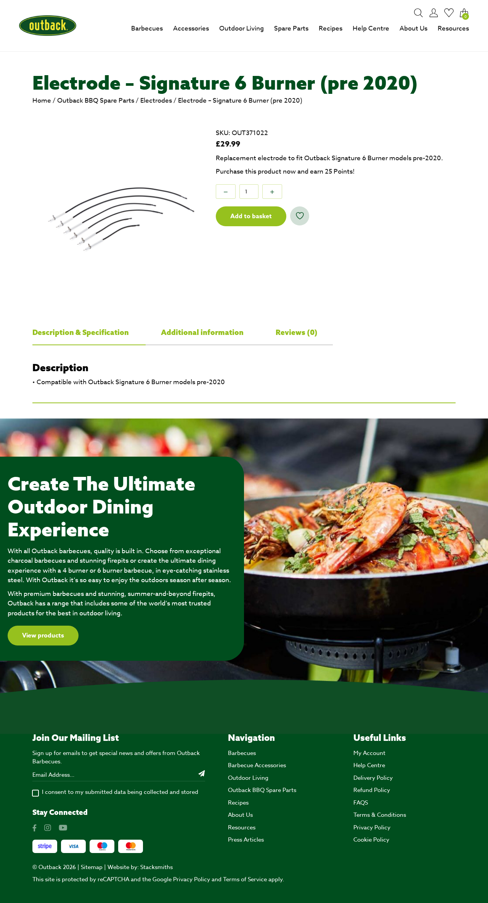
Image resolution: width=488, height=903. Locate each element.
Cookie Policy (371, 839)
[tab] (89, 332)
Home (41, 100)
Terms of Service (245, 879)
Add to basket (251, 216)
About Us (413, 28)
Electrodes (156, 100)
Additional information (203, 332)
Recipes (330, 28)
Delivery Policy (373, 778)
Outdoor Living (241, 28)
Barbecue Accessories (257, 765)
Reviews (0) (297, 332)
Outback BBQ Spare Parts (95, 100)
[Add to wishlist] (299, 215)
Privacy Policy (371, 827)
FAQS (360, 802)
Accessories (191, 28)
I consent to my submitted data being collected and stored (120, 792)
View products (43, 635)
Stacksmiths (156, 867)
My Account (369, 753)
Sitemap (92, 867)
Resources (453, 28)
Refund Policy (371, 790)
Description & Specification (81, 332)
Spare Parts (291, 28)
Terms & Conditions (379, 815)
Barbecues (147, 28)
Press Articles (246, 839)
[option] (117, 213)
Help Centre (371, 28)
